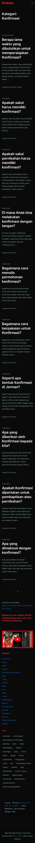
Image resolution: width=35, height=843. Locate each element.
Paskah (5, 724)
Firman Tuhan (21, 771)
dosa (16, 752)
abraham (6, 736)
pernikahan (7, 759)
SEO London (17, 836)
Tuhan (4, 662)
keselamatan (19, 779)
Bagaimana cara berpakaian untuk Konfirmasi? (16, 328)
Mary (4, 686)
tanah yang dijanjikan (11, 787)
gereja (12, 755)
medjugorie (19, 759)
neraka (14, 767)
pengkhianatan (9, 783)
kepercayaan (17, 775)
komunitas (7, 779)
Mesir (22, 744)
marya (21, 755)
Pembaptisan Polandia (11, 672)
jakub (5, 755)
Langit (4, 696)
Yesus (4, 679)
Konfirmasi (12, 87)
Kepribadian (7, 700)
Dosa (4, 676)
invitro (23, 752)
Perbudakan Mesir (23, 763)
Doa (3, 689)
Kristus (5, 669)
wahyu (5, 767)
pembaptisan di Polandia (13, 740)
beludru (6, 775)
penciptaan (7, 771)
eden (14, 744)
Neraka (5, 703)
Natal (4, 666)
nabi (22, 767)
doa (11, 763)
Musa (4, 693)
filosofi (18, 748)
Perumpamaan (8, 707)
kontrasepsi (18, 736)
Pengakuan (6, 713)
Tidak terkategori (9, 720)
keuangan (7, 752)
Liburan (5, 717)
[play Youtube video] (17, 639)
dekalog (6, 744)
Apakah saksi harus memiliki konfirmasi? (14, 107)
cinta (5, 763)
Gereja (19, 87)
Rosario (5, 710)
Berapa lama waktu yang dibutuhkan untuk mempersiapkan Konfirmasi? (16, 48)
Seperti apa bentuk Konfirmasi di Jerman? (17, 382)
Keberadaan (8, 748)
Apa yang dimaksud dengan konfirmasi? (16, 548)
